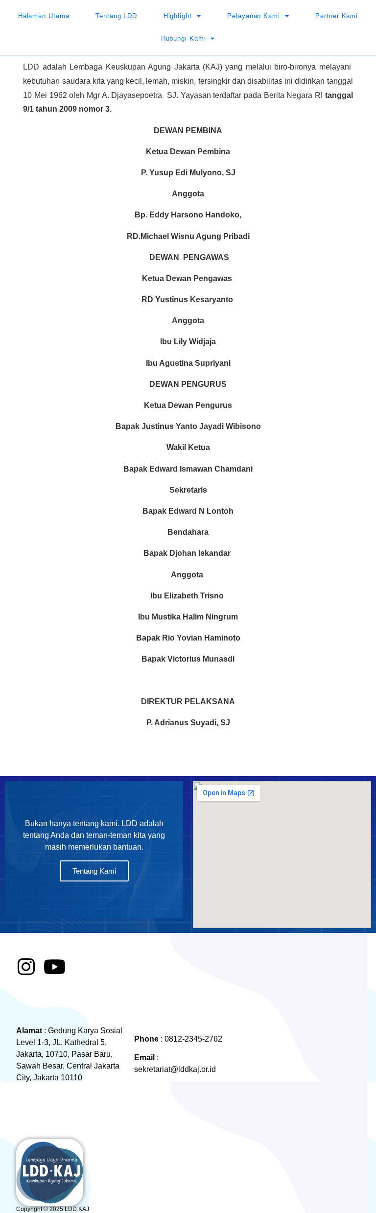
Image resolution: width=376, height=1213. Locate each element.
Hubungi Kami (183, 38)
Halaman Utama (44, 16)
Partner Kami (336, 16)
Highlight (178, 16)
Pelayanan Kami (253, 16)
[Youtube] (54, 966)
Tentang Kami (94, 871)
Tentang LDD (116, 16)
